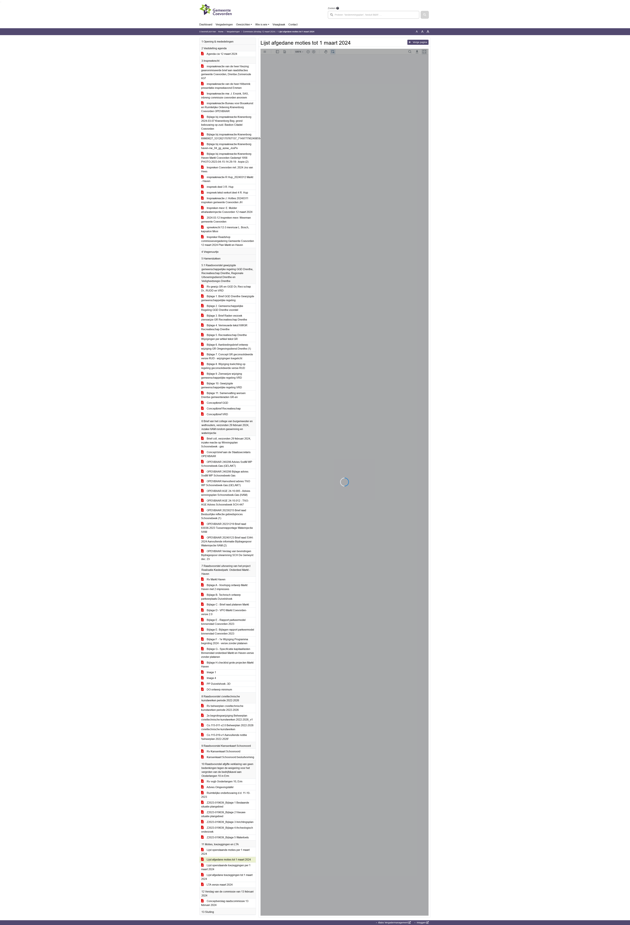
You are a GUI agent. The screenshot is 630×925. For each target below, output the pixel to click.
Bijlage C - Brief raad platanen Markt (227, 604)
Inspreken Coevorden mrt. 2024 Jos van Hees (227, 169)
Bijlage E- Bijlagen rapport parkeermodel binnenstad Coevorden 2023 (227, 631)
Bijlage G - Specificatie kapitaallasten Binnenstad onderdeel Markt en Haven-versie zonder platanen (227, 653)
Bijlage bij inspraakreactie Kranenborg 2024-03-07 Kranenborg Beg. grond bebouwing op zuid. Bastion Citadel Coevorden (226, 123)
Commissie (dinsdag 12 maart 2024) (259, 32)
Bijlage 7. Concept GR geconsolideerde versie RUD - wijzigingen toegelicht (227, 356)
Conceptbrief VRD (217, 414)
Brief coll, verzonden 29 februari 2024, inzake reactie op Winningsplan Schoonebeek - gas (226, 442)
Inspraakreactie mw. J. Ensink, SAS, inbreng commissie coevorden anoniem (225, 95)
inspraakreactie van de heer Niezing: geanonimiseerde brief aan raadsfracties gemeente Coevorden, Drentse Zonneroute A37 (226, 72)
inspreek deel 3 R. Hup (219, 186)
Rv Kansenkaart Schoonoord (223, 751)
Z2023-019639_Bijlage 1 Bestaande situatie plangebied (225, 804)
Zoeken (332, 8)
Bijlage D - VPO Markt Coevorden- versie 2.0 (224, 612)
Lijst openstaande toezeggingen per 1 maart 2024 (226, 867)
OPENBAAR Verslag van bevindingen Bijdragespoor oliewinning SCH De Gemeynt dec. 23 (227, 555)
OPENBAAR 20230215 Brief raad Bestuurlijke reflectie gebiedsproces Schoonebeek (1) (223, 514)
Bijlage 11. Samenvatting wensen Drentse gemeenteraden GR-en (223, 395)
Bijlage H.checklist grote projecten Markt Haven (227, 664)
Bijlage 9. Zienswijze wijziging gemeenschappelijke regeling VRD (221, 375)
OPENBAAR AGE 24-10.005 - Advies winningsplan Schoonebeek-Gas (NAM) (225, 493)
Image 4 (211, 678)
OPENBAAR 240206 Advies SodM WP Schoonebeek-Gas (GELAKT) (226, 464)
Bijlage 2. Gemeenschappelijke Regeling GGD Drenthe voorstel (222, 308)
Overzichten (243, 24)
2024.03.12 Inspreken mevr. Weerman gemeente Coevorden (226, 219)
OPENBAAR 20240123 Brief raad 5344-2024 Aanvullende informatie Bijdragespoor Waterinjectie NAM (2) (227, 541)
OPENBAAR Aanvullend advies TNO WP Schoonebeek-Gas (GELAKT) (225, 483)
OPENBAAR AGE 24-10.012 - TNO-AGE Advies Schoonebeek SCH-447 (225, 502)
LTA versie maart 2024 (219, 884)
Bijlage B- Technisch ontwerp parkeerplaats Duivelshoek (221, 596)
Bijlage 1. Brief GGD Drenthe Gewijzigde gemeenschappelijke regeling (227, 298)
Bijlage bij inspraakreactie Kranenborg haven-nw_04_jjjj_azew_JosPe (226, 146)
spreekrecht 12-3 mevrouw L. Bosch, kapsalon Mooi (225, 229)
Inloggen (421, 922)
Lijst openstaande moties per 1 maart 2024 (225, 852)
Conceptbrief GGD (217, 402)
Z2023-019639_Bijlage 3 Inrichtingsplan (229, 822)
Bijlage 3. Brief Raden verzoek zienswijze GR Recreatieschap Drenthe (224, 317)
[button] (425, 15)
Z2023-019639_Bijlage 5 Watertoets (227, 837)
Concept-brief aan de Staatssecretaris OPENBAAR (226, 454)
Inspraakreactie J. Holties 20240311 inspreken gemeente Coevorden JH (224, 200)
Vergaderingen (224, 24)
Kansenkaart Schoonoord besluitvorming (230, 757)
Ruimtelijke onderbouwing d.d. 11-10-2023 (225, 795)
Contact (292, 24)
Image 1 (211, 672)
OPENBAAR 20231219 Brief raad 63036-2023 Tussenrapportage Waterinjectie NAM (227, 528)
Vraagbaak (279, 24)
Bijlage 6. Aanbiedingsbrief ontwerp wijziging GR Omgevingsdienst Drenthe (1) (226, 346)
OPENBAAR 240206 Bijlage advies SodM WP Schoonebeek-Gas (224, 473)
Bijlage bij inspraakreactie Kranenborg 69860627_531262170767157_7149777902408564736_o (228, 136)
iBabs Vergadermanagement (393, 922)
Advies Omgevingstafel (219, 787)
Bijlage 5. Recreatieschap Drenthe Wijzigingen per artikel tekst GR (224, 337)
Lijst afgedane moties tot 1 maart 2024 (228, 859)
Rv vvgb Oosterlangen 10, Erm (224, 781)
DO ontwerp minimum (219, 689)
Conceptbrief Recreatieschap (223, 408)
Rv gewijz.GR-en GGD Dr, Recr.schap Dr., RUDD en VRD (226, 288)
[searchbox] (373, 15)
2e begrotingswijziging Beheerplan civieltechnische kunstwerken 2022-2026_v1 (227, 717)
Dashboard (205, 24)
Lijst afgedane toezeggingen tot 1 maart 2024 (226, 877)
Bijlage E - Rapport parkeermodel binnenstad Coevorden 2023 (223, 622)
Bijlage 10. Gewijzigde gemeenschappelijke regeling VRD (221, 385)
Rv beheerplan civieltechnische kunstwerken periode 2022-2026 (222, 708)
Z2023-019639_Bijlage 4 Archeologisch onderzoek (227, 829)
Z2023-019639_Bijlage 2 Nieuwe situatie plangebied (223, 814)
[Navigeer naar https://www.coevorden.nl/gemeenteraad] (215, 12)
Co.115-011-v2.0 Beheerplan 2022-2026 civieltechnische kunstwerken (227, 727)
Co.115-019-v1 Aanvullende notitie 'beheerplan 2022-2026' (224, 737)
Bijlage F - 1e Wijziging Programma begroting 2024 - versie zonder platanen (224, 641)
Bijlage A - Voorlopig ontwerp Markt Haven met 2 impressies (224, 587)
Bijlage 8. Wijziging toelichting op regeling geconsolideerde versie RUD (223, 366)
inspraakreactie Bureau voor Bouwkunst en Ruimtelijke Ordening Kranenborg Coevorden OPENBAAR (227, 107)
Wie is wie (261, 24)
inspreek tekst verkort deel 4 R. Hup (227, 192)
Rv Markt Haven (215, 579)
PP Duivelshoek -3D (218, 683)
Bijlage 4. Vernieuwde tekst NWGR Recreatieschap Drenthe (224, 327)
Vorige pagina (419, 42)
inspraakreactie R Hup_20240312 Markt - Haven (227, 179)
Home (220, 32)
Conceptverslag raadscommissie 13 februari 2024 (224, 903)
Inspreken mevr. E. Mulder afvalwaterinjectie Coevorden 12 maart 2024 (226, 210)
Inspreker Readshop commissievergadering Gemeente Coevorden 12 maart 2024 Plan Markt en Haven (227, 241)
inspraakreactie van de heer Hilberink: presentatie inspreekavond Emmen (226, 86)
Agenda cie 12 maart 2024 (221, 54)
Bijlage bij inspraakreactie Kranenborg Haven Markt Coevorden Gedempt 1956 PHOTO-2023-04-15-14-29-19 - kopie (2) (226, 157)
